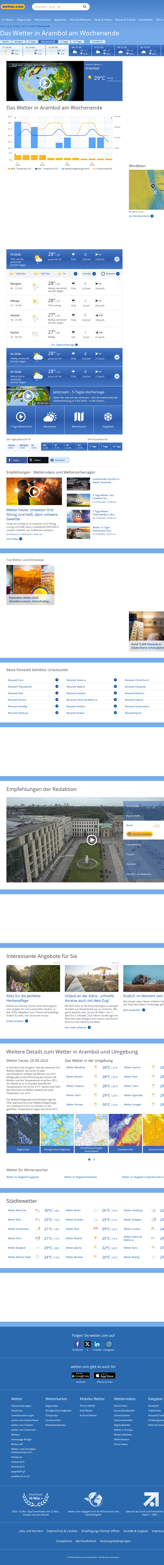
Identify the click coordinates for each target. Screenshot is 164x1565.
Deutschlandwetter (124, 1410)
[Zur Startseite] (13, 6)
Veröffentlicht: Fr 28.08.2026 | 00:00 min (24, 534)
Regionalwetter (122, 1425)
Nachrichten (120, 1405)
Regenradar (51, 1405)
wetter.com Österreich (23, 1429)
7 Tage (64, 41)
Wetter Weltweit (123, 1434)
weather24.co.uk (20, 1476)
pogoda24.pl (18, 1471)
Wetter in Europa (123, 1429)
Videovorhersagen (21, 1405)
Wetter (16, 1398)
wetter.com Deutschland (24, 1420)
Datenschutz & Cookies (62, 1531)
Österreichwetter (123, 1420)
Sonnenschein (53, 1420)
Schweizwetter (122, 1415)
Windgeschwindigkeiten (58, 1410)
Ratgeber (155, 1398)
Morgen (19, 41)
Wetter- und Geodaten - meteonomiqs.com (24, 1450)
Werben (15, 1434)
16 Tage (77, 41)
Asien (10, 26)
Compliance (64, 1541)
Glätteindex (154, 1410)
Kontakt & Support (135, 1531)
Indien (17, 26)
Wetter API (17, 1444)
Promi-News (121, 1444)
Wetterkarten (56, 1398)
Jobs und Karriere (31, 1531)
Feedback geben (114, 81)
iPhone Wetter (87, 1405)
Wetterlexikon (121, 1439)
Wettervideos (125, 1398)
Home (2, 26)
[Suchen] (84, 6)
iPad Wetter (86, 1410)
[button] (64, 259)
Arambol (32, 26)
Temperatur (51, 1415)
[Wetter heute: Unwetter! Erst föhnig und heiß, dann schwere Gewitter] (34, 491)
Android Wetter (88, 1415)
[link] (8, 19)
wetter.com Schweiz (22, 1425)
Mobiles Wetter (92, 1398)
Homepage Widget (21, 1439)
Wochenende (48, 41)
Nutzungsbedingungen (115, 1541)
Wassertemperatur (55, 1425)
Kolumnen (17, 1410)
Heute (5, 41)
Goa (24, 26)
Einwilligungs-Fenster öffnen (100, 1531)
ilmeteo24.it (18, 1466)
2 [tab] (94, 1159)
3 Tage (32, 41)
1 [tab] (89, 1159)
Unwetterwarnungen (22, 1415)
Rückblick (97, 41)
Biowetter (153, 1405)
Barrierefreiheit (86, 1541)
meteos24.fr (18, 1461)
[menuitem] (8, 19)
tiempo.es (16, 1457)
